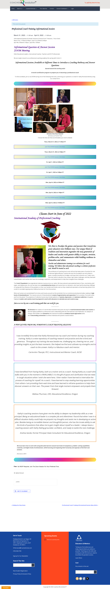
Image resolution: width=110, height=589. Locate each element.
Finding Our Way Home (18, 505)
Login (72, 8)
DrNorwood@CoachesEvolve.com (22, 548)
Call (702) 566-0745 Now (93, 3)
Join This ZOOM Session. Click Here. (55, 147)
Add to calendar (22, 491)
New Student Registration (20, 571)
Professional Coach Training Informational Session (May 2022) (80, 505)
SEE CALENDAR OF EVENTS (55, 459)
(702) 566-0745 (17, 551)
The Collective (43, 8)
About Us (19, 8)
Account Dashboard (62, 8)
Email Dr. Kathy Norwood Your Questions (55, 83)
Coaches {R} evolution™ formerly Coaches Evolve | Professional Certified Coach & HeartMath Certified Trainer (23, 3)
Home (12, 8)
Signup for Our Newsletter (20, 556)
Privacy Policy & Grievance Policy (22, 574)
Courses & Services (30, 8)
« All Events (15, 20)
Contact (52, 8)
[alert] (55, 540)
